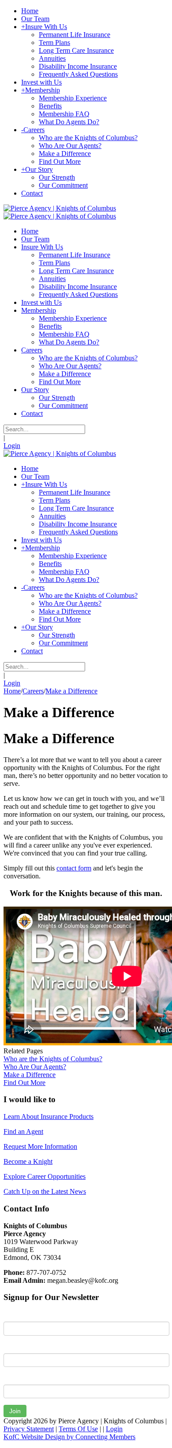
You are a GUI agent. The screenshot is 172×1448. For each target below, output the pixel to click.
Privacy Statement (29, 1429)
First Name (20, 1315)
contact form (73, 868)
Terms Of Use (78, 1429)
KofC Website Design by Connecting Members (69, 1437)
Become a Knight (28, 1161)
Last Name (19, 1346)
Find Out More (24, 1082)
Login (12, 445)
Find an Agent (23, 1131)
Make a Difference (30, 1074)
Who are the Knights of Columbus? (53, 1059)
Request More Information (40, 1146)
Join (15, 1411)
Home (12, 691)
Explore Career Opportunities (45, 1176)
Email (12, 1378)
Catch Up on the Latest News (45, 1191)
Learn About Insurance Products (48, 1116)
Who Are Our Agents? (35, 1066)
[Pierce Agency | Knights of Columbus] (60, 208)
